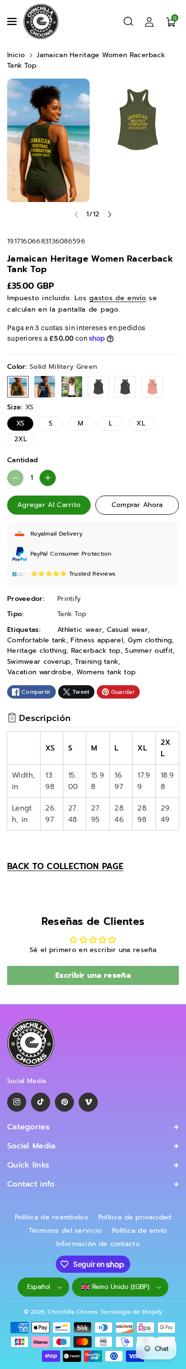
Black (125, 386)
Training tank (96, 662)
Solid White (72, 386)
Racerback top (96, 651)
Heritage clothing (36, 651)
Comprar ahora (137, 505)
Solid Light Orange (152, 386)
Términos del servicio (65, 1231)
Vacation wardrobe (39, 672)
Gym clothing (150, 640)
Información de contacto (98, 1244)
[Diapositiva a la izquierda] (76, 214)
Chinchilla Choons (73, 1312)
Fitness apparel (97, 640)
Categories (28, 1127)
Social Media (31, 1146)
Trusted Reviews (92, 573)
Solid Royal (44, 386)
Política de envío (139, 1231)
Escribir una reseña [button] (93, 975)
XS (20, 423)
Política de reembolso (51, 1217)
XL (140, 423)
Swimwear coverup (39, 662)
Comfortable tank (36, 640)
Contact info (31, 1184)
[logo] (31, 1043)
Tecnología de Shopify (131, 1312)
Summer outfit (149, 651)
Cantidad (22, 460)
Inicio (16, 55)
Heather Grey (98, 386)
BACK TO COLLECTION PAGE (65, 866)
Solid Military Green (18, 386)
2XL (20, 439)
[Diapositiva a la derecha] (109, 214)
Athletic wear (79, 630)
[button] (13, 21)
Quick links (28, 1165)
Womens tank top (106, 672)
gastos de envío (117, 298)
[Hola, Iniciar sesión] (149, 21)
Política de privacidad (135, 1217)
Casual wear (127, 630)
